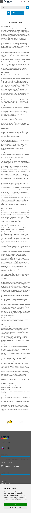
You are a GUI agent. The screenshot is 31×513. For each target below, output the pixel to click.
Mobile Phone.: (11, 466)
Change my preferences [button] (15, 507)
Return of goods (6, 483)
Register (4, 479)
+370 (15, 466)
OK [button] (15, 504)
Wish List (4, 481)
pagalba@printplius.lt (11, 462)
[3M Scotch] (21, 421)
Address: (16, 459)
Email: (10, 462)
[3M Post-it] (9, 421)
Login (3, 477)
